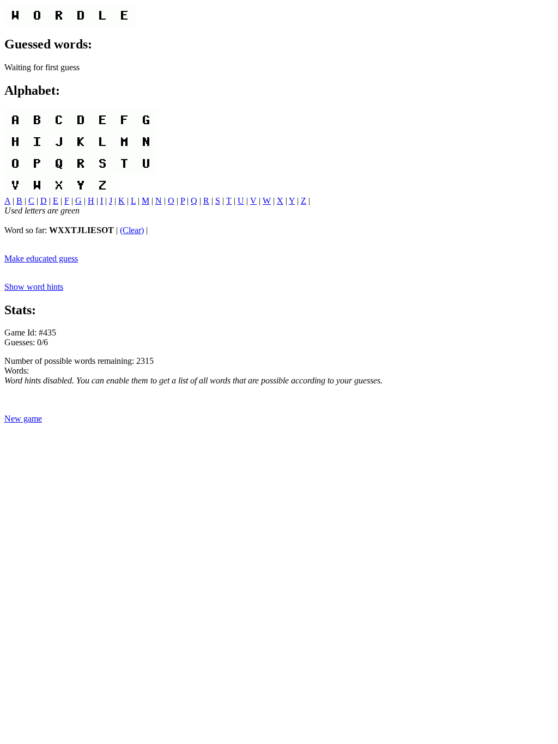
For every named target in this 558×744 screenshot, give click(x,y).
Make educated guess (41, 258)
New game (23, 418)
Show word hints (33, 286)
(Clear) (132, 230)
